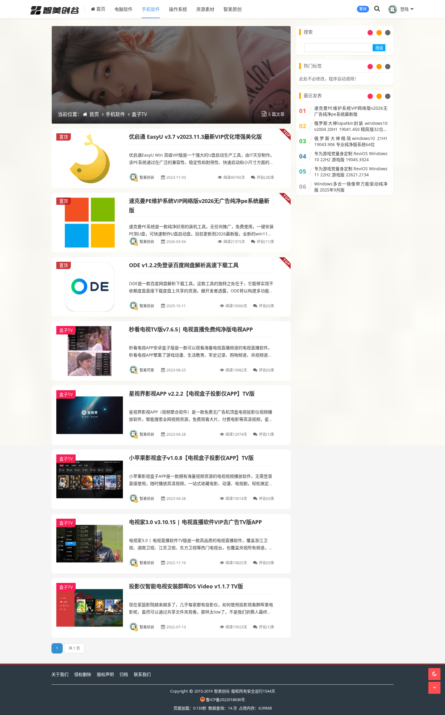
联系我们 (142, 674)
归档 (124, 674)
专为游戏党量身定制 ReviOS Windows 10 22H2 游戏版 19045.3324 (350, 156)
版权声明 (105, 674)
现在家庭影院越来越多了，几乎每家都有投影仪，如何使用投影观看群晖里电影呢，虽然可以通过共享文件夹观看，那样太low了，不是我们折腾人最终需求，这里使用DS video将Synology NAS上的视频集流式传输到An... (201, 612)
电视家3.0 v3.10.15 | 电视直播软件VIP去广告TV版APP (195, 522)
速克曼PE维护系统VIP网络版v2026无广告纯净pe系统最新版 (350, 111)
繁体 (363, 9)
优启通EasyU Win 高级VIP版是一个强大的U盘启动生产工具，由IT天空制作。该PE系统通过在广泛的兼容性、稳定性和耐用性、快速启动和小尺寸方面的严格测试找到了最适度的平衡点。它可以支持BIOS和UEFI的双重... (201, 162)
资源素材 (205, 9)
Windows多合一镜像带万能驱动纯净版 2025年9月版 (350, 187)
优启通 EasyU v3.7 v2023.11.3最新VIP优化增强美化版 (195, 136)
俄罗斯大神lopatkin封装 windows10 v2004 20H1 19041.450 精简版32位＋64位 (350, 126)
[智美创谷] (57, 9)
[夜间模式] (434, 674)
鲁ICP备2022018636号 (225, 699)
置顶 (63, 137)
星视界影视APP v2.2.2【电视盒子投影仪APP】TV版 (192, 393)
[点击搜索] (377, 9)
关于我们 (59, 674)
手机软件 (151, 9)
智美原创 (232, 9)
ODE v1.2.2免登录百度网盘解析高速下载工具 (184, 265)
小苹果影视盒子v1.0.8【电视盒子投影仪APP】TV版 (191, 457)
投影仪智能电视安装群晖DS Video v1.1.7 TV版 (186, 586)
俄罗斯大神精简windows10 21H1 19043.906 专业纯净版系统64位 (350, 141)
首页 (100, 9)
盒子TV (139, 114)
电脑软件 (123, 9)
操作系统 (178, 9)
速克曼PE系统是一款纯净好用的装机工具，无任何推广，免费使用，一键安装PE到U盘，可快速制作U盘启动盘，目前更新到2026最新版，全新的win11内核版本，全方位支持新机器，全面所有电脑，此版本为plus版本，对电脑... (201, 234)
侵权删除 (82, 674)
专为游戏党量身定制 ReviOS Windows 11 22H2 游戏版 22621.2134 (350, 172)
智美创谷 (222, 691)
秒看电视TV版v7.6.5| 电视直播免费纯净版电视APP (191, 329)
